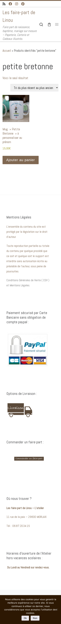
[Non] (56, 609)
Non (35, 618)
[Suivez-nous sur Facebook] (10, 4)
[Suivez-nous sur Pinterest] (22, 4)
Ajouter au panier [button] (20, 160)
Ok (25, 618)
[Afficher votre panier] (49, 24)
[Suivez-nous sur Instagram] (16, 4)
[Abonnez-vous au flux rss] (4, 4)
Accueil (7, 50)
